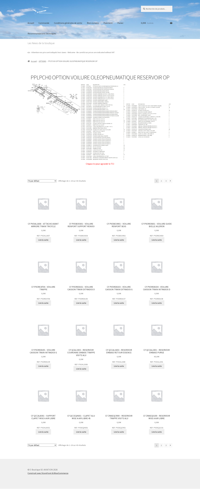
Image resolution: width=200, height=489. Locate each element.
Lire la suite (43, 240)
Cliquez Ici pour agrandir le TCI (100, 163)
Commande (44, 23)
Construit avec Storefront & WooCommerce (48, 473)
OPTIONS (42, 61)
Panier (120, 23)
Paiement (108, 23)
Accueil (31, 23)
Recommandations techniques (42, 33)
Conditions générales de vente (68, 23)
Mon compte (93, 23)
